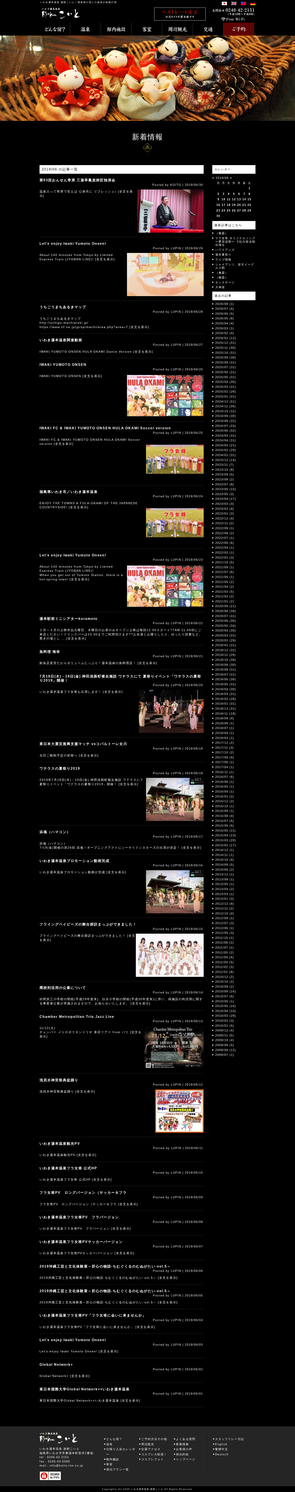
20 (239, 205)
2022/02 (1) (224, 552)
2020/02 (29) (225, 640)
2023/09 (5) (224, 474)
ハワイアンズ (225, 249)
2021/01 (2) (224, 601)
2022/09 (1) (224, 528)
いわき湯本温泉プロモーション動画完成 (74, 861)
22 (249, 205)
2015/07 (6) (224, 821)
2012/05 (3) (224, 933)
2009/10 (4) (224, 1040)
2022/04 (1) (224, 547)
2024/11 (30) (225, 406)
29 (249, 210)
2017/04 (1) (224, 767)
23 (218, 210)
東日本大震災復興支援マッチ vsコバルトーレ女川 (83, 744)
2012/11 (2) (224, 908)
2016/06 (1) (224, 781)
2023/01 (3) (224, 513)
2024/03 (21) (225, 445)
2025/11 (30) (225, 347)
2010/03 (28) (225, 1015)
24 (223, 210)
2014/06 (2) (224, 869)
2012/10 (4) (224, 913)
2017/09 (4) (224, 757)
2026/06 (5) (224, 313)
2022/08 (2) (224, 533)
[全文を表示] (105, 259)
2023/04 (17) (225, 498)
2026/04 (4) (224, 323)
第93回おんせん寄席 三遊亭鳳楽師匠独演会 (78, 180)
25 (229, 210)
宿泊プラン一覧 (117, 1469)
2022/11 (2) (224, 523)
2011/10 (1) (224, 937)
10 (223, 199)
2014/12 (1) (224, 850)
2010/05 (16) (225, 1006)
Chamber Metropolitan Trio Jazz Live (77, 1016)
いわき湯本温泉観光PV (60, 1143)
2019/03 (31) (225, 694)
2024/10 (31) (225, 411)
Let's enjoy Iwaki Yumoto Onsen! (73, 243)
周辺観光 (147, 1444)
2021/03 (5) (224, 591)
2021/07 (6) (224, 572)
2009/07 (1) (224, 1054)
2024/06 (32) (225, 430)
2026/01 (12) (225, 338)
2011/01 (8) (224, 972)
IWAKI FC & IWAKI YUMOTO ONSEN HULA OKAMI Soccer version (105, 428)
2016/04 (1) (224, 791)
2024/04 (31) (225, 440)
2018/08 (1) (224, 723)
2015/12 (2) (224, 801)
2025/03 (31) (225, 386)
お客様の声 (184, 1449)
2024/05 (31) (225, 435)
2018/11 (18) (225, 713)
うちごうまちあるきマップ (63, 307)
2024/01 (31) (225, 455)
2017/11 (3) (224, 747)
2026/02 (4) (224, 333)
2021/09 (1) (224, 567)
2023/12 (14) (225, 460)
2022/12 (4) (224, 518)
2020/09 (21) (225, 606)
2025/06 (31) (225, 372)
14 (244, 199)
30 (218, 216)
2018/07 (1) (224, 728)
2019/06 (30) (225, 679)
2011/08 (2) (224, 942)
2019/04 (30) (225, 689)
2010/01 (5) (224, 1025)
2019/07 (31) (225, 674)
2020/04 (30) (225, 630)
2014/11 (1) (224, 855)
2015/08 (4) (224, 816)
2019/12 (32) (225, 650)
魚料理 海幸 (50, 652)
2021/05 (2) (224, 582)
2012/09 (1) (224, 918)
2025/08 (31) (225, 362)
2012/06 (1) (224, 928)
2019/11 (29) (225, 655)
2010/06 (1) (224, 1001)
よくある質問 (185, 1439)
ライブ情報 (223, 259)
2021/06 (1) (224, 577)
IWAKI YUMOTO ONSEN (63, 364)
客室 (109, 1464)
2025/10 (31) (225, 352)
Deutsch (221, 1454)
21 (244, 205)
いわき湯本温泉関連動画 (61, 340)
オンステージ (225, 282)
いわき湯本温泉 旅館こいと (57, 2)
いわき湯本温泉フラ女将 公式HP (68, 1168)
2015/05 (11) (225, 830)
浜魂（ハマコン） (55, 832)
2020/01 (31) (225, 645)
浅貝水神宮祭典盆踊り (59, 1080)
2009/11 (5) (224, 1035)
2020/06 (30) (225, 620)
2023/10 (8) (224, 469)
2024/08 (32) (225, 421)
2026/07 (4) (224, 308)
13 (239, 199)
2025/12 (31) (225, 342)
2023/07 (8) (224, 484)
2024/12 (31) (225, 401)
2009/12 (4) (224, 1030)
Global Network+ (56, 1364)
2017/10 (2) (224, 752)
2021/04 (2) (224, 586)
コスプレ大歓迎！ (154, 1454)
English (221, 1444)
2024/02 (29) (225, 450)
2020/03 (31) (225, 635)
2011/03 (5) (224, 962)
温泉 (109, 1444)
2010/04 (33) (225, 1011)
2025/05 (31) (225, 377)
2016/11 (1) (224, 772)
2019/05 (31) (225, 684)
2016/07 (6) (224, 776)
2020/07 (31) (225, 616)
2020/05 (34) (225, 625)
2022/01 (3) (224, 557)
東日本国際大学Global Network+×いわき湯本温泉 (85, 1389)
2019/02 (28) (225, 699)
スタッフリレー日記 (229, 1439)
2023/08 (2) (224, 479)
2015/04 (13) (225, 835)
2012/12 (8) (224, 903)
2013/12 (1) (224, 874)
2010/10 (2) (224, 981)
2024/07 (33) (225, 426)
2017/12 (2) (224, 742)
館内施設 (112, 1459)
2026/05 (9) (224, 318)
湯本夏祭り (223, 254)
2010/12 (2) (224, 977)
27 (239, 210)
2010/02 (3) (224, 1020)
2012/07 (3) (224, 923)
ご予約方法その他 (154, 1439)
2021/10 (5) (224, 562)
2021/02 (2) (224, 596)
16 (218, 205)
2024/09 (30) (225, 416)
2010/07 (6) (224, 996)
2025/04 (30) (225, 382)
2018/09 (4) (224, 718)
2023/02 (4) (224, 508)
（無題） (221, 233)
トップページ (185, 1459)
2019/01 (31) (225, 703)
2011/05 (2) (224, 952)
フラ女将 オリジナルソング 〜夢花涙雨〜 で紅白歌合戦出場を (235, 241)
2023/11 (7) (224, 464)
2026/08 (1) (224, 304)
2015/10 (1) (224, 806)
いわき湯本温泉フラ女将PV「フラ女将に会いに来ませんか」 (93, 1315)
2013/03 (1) (224, 894)
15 (249, 199)
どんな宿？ (114, 1439)
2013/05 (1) (224, 884)
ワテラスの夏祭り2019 (60, 768)
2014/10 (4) (224, 859)
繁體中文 (221, 1449)
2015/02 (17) (225, 845)
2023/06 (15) (225, 489)
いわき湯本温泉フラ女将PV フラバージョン (79, 1217)
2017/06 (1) (224, 762)
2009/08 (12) (225, 1050)
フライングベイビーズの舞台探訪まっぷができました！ (88, 924)
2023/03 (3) (224, 503)
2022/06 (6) (224, 543)
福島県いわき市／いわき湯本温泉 (69, 492)
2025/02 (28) (225, 391)
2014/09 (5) (224, 864)
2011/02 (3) (224, 967)
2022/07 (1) (224, 538)
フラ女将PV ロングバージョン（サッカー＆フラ (83, 1192)
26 (234, 210)
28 (244, 210)
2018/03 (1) (224, 738)
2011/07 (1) (224, 947)
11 (229, 199)
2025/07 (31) (225, 367)
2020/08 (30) (225, 611)
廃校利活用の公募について (63, 988)
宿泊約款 (182, 1454)
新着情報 (182, 1444)
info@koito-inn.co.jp (66, 1465)
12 (234, 199)
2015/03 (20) (225, 840)
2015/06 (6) (224, 825)
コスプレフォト (152, 1459)
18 (229, 205)
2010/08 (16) (225, 991)
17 (223, 205)
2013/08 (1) (224, 879)
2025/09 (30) (225, 357)
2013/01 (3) (224, 898)
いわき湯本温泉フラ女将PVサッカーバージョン (81, 1242)
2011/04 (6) (224, 957)
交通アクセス (151, 1449)
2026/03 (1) (224, 328)
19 (234, 205)
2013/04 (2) (224, 889)
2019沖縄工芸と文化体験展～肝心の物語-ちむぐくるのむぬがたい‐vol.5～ (105, 1266)
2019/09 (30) (225, 664)
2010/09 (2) (224, 986)
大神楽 (220, 287)
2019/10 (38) (225, 660)
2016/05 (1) (224, 786)
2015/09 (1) (224, 811)
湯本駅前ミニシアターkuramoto (69, 618)
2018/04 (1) (224, 733)
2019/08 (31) (225, 669)
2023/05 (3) (224, 494)
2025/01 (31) (225, 396)
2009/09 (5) (224, 1045)
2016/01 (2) (224, 796)
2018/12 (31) (225, 708)
